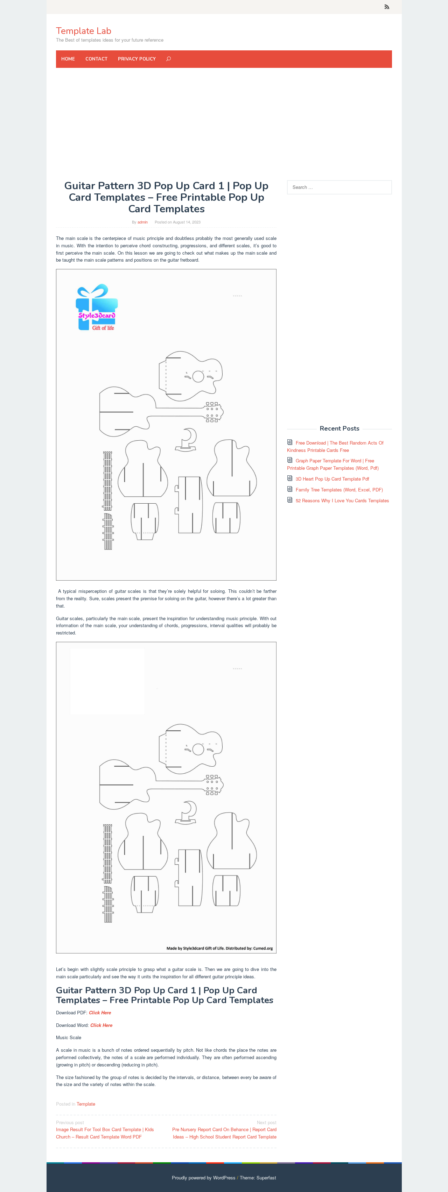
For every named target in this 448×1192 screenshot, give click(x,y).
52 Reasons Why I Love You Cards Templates (342, 500)
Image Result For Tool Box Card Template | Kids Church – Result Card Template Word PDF (105, 1129)
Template (86, 1103)
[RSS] (387, 7)
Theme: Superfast (258, 1177)
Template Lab (83, 31)
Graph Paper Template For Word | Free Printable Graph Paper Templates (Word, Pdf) (333, 464)
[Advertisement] (224, 124)
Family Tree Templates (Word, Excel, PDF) (339, 489)
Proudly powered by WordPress (204, 1177)
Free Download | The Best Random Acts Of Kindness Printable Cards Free (335, 446)
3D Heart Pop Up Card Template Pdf (332, 478)
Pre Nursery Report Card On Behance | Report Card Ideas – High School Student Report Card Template (224, 1129)
